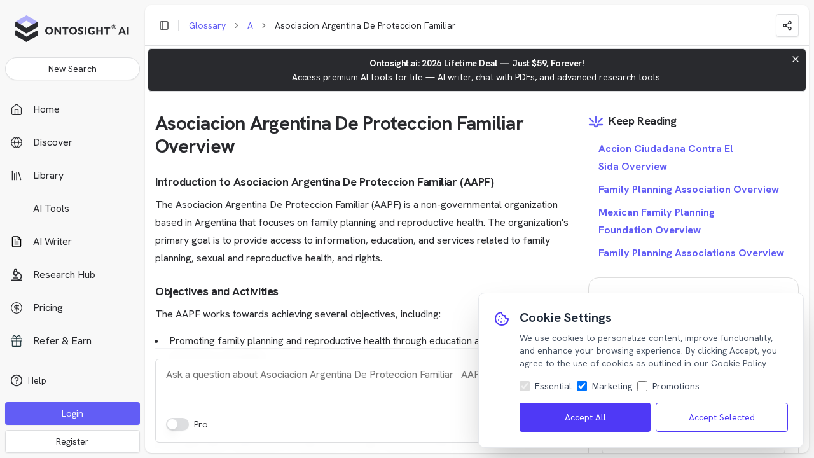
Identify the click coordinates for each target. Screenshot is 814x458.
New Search (72, 68)
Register (72, 441)
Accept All (585, 417)
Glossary (207, 25)
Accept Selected (722, 417)
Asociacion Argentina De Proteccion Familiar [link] (365, 25)
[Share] (787, 25)
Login (72, 413)
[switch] (177, 424)
